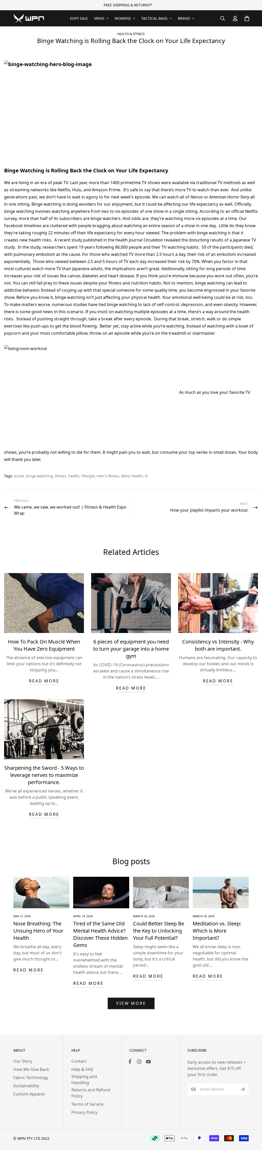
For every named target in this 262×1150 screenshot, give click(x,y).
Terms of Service (87, 1104)
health (73, 475)
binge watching (39, 475)
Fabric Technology (30, 1077)
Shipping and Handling (84, 1079)
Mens (99, 18)
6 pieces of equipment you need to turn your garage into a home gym (131, 648)
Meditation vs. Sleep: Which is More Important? (217, 930)
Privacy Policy (84, 1112)
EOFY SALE (79, 18)
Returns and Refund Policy (90, 1093)
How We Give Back (31, 1069)
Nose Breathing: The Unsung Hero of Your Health (38, 930)
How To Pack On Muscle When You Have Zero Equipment (44, 645)
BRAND (184, 18)
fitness (60, 475)
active (19, 475)
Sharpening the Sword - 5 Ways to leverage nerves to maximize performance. (44, 775)
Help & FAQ (82, 1069)
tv (146, 475)
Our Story (22, 1061)
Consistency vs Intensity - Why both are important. (218, 645)
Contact (78, 1061)
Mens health (132, 475)
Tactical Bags (154, 18)
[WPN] (28, 18)
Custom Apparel (29, 1094)
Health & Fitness (131, 34)
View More (131, 1003)
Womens (123, 18)
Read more (44, 681)
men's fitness (108, 475)
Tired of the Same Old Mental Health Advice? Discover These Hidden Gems (100, 934)
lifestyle (88, 475)
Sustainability (26, 1086)
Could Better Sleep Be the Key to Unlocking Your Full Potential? (158, 930)
